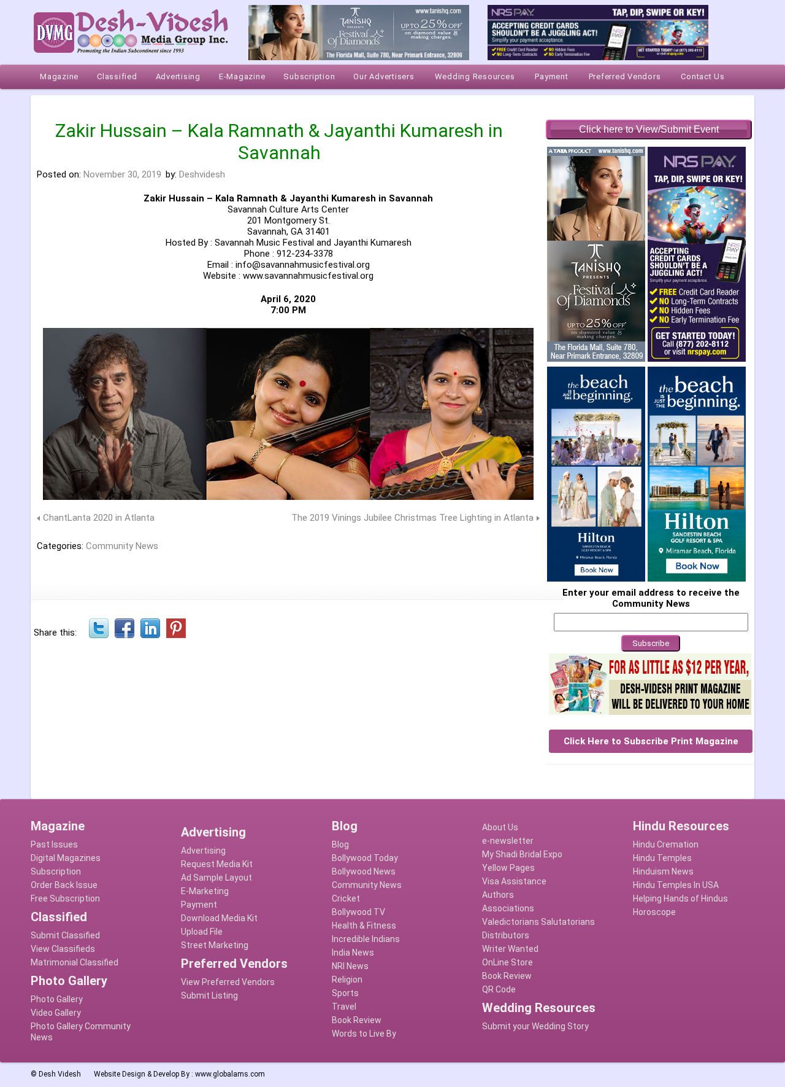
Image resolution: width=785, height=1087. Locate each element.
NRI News (350, 966)
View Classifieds (63, 949)
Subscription (56, 871)
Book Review (356, 1020)
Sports (345, 993)
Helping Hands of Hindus (680, 898)
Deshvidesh (202, 174)
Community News (122, 545)
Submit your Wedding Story (535, 1026)
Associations (508, 908)
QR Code (499, 989)
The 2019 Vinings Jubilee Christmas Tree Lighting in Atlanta (412, 517)
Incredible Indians (366, 939)
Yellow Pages (508, 868)
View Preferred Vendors (228, 982)
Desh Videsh (60, 1074)
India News (353, 952)
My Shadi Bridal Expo (522, 854)
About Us (500, 827)
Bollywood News (364, 871)
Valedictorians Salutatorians (538, 922)
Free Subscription (65, 898)
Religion (347, 979)
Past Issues (54, 844)
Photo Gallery (57, 999)
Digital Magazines (66, 858)
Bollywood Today (365, 858)
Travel (344, 1006)
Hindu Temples (662, 858)
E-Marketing (205, 891)
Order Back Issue (64, 885)
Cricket (346, 898)
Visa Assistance (514, 881)
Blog (340, 844)
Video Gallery (56, 1013)
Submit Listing (209, 995)
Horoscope (654, 912)
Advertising (203, 850)
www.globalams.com (230, 1074)
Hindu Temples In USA (676, 885)
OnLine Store (507, 962)
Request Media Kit (217, 864)
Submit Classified (65, 935)
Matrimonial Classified (74, 962)
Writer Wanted (510, 949)
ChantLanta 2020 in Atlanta (99, 517)
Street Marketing (214, 945)
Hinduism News (663, 871)
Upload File (202, 932)
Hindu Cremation (666, 844)
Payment (199, 905)
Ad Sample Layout (216, 877)
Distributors (505, 935)
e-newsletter (508, 841)
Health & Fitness (364, 925)
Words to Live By (364, 1033)
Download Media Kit (219, 918)
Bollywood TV (358, 912)
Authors (498, 895)
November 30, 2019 (122, 174)
